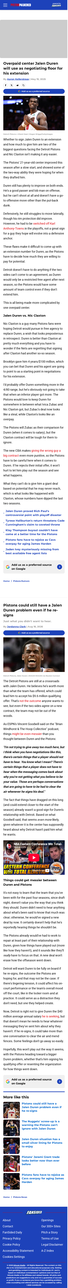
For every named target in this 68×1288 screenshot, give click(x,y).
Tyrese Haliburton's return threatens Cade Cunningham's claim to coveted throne (35, 522)
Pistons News (20, 1197)
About (7, 1220)
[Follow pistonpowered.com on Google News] (59, 566)
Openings (47, 1220)
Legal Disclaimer (52, 1244)
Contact (8, 1226)
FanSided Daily (12, 1232)
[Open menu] (5, 5)
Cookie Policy (11, 1244)
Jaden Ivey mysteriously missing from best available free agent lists (32, 551)
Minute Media (19, 1265)
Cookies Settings (14, 1256)
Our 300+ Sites (50, 1226)
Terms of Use (50, 1238)
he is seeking (50, 1016)
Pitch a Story (49, 1232)
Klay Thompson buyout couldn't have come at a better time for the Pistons (32, 532)
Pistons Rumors (21, 581)
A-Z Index (47, 1250)
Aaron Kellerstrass (18, 79)
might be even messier (27, 734)
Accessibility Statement (18, 1250)
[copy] (23, 85)
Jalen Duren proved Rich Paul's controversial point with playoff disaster (33, 513)
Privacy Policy (12, 1238)
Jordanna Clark (16, 626)
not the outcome (30, 701)
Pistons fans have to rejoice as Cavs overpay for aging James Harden (31, 541)
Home (6, 581)
